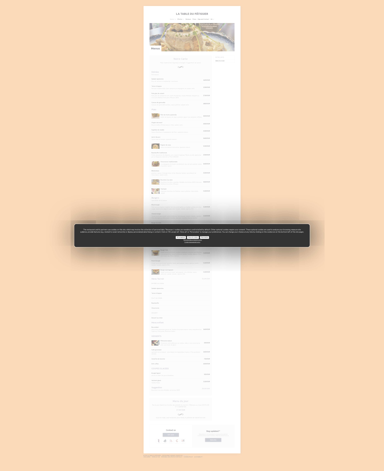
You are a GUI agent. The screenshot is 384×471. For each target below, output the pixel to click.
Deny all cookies (193, 237)
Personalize (204, 237)
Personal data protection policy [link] (193, 240)
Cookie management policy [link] (192, 242)
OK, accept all (181, 237)
